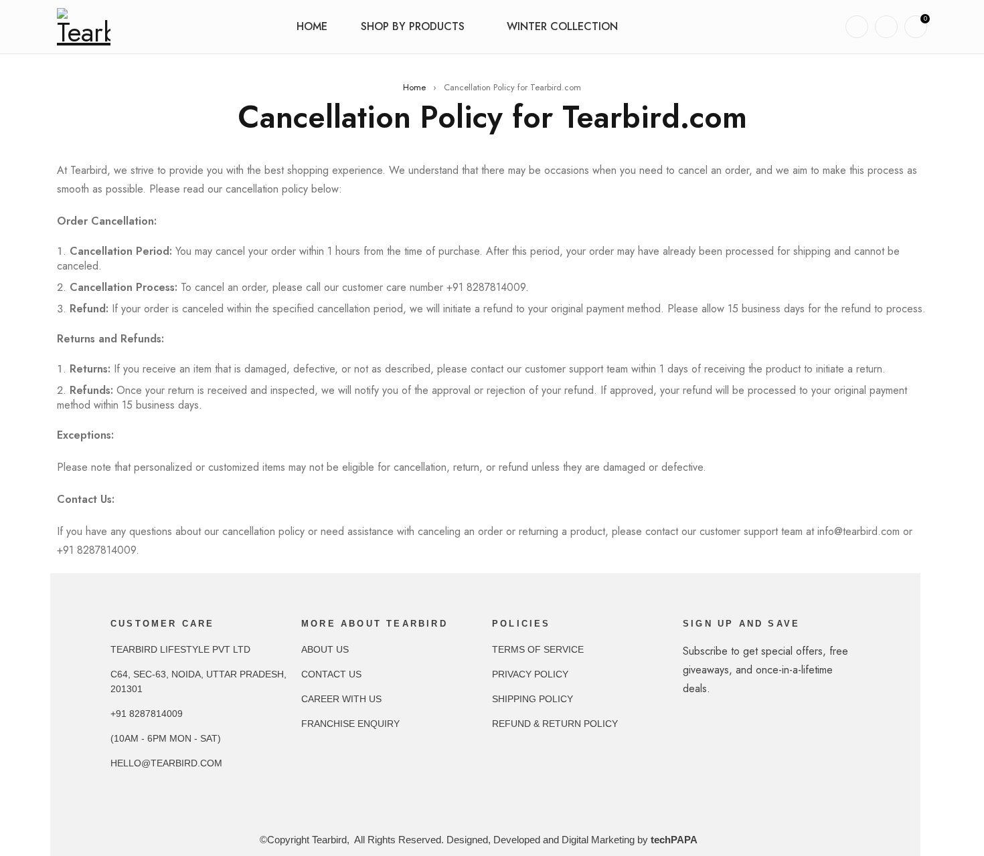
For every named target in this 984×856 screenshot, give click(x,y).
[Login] (886, 26)
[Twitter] (749, 751)
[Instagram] (723, 751)
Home (414, 87)
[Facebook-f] (696, 751)
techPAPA (674, 839)
